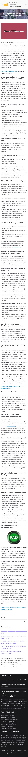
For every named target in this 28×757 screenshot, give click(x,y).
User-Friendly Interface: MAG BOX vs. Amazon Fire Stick (11, 652)
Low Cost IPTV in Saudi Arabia (8, 728)
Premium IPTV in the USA (7, 715)
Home (3, 750)
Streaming (9, 666)
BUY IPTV (11, 658)
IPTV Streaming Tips (6, 664)
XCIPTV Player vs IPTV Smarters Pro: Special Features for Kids (13, 647)
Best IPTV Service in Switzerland (9, 724)
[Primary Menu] (26, 4)
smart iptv (3, 666)
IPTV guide (3, 660)
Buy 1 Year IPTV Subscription (9, 71)
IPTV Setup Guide (5, 662)
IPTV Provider (10, 660)
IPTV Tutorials (10, 750)
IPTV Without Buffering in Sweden (9, 723)
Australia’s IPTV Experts (7, 726)
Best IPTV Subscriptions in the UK (9, 719)
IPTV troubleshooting (17, 664)
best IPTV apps (5, 658)
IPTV (15, 658)
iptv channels (20, 658)
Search (3, 617)
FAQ (25, 750)
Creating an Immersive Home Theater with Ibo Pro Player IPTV (13, 637)
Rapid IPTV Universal (18, 753)
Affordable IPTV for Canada (8, 721)
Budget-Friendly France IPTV (8, 717)
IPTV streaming (11, 426)
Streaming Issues (17, 666)
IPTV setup (23, 660)
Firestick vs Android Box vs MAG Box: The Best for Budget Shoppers (12, 642)
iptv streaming (14, 662)
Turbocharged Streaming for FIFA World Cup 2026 (14, 632)
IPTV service (18, 248)
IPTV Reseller (19, 750)
